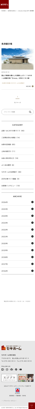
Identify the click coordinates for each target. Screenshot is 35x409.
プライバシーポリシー (10, 400)
